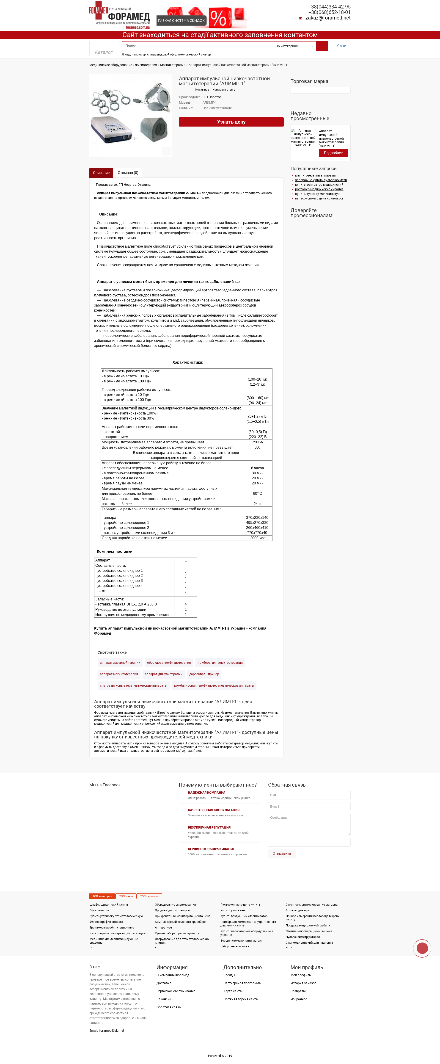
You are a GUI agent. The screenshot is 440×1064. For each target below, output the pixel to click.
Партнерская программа (242, 983)
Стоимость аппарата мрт (113, 743)
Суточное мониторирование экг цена (312, 904)
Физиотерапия (146, 65)
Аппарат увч (163, 927)
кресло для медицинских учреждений (226, 716)
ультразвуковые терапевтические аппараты (133, 685)
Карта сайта (232, 991)
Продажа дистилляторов (172, 910)
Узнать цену (231, 122)
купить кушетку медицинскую (317, 194)
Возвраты (298, 991)
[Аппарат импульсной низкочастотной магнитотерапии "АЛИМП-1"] (130, 115)
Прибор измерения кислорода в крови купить (313, 917)
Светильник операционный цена (309, 931)
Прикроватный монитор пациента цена (182, 916)
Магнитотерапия (172, 65)
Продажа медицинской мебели (308, 925)
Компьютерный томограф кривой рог (181, 921)
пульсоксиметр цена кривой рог (319, 198)
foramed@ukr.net (111, 1030)
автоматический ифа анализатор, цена (123, 750)
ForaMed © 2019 (220, 1056)
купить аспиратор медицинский (319, 184)
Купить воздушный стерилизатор (243, 916)
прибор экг (191, 720)
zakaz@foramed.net (328, 18)
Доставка (164, 983)
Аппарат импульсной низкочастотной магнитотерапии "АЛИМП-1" (331, 138)
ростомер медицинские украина (319, 189)
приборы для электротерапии (220, 662)
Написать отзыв (223, 89)
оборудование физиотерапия (169, 662)
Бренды (229, 975)
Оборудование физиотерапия (175, 904)
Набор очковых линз (234, 946)
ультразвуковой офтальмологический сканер (179, 54)
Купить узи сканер (233, 910)
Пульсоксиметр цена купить (240, 904)
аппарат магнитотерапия (119, 674)
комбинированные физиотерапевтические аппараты (214, 685)
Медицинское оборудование (110, 65)
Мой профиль (301, 975)
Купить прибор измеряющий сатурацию (118, 933)
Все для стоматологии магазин (242, 940)
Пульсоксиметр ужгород (303, 937)
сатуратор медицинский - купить (253, 743)
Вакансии (164, 999)
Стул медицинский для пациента (309, 942)
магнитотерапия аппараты (315, 175)
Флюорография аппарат (106, 921)
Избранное (299, 999)
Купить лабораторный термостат (178, 933)
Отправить (282, 853)
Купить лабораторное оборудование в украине (246, 933)
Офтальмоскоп (100, 910)
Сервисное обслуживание (176, 991)
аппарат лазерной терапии (120, 662)
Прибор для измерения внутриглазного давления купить (248, 923)
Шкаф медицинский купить (109, 904)
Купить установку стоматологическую (116, 916)
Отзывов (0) (128, 173)
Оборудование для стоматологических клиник (182, 940)
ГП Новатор (213, 97)
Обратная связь (169, 1007)
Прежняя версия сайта (240, 999)
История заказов (303, 983)
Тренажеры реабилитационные (112, 927)
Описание (101, 173)
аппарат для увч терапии (163, 674)
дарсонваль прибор (204, 674)
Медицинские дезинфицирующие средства (114, 940)
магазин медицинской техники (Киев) (138, 712)
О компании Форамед (173, 975)
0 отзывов (202, 89)
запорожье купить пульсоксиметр (321, 180)
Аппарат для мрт (297, 910)
